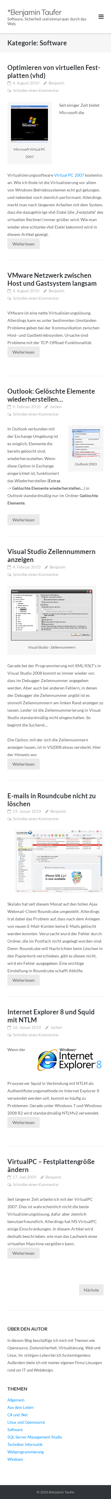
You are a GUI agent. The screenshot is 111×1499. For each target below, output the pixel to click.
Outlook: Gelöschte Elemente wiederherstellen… (51, 395)
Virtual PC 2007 (69, 175)
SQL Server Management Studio (34, 1437)
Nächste (91, 1289)
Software (15, 1429)
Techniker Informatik (25, 1444)
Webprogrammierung (25, 1451)
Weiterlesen (23, 243)
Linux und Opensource (26, 1422)
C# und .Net (17, 1414)
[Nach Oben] (96, 1485)
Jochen (56, 406)
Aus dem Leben (20, 1407)
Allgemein (15, 1400)
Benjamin (56, 83)
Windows (15, 1459)
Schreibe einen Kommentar (36, 90)
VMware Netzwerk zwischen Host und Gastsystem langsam (52, 279)
